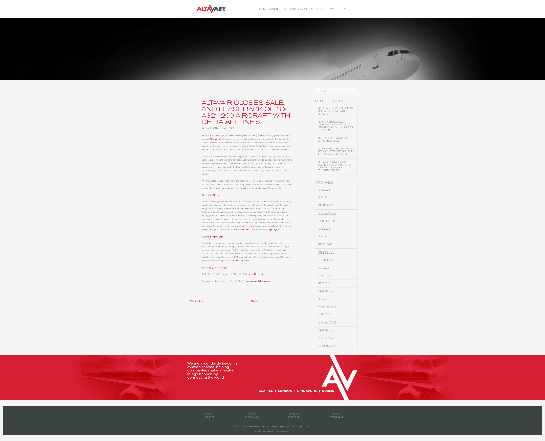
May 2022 (323, 283)
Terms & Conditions (286, 426)
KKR (262, 136)
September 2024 (328, 221)
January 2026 (326, 205)
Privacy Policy (303, 426)
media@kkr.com (255, 274)
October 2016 (326, 346)
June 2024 (324, 229)
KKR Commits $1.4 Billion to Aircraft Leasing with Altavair (335, 111)
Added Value (299, 9)
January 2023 (326, 252)
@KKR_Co (274, 230)
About (273, 9)
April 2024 (324, 237)
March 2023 (325, 244)
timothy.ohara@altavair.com (257, 281)
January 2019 (326, 330)
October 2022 (326, 260)
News (331, 9)
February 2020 (327, 322)
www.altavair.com (241, 261)
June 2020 (324, 314)
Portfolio (317, 9)
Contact (343, 9)
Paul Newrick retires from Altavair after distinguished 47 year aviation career (336, 152)
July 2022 (323, 268)
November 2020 (327, 307)
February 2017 (327, 338)
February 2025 (327, 213)
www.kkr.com (248, 230)
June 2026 (324, 190)
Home (263, 9)
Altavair (213, 139)
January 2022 (326, 291)
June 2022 (324, 276)
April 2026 (324, 198)
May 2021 (323, 299)
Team (284, 9)
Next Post (257, 301)
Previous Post (195, 301)
